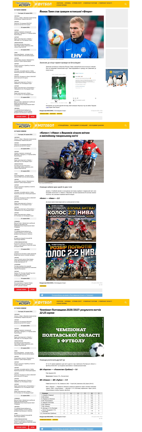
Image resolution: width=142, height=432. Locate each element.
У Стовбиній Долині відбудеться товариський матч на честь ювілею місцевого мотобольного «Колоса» (23, 111)
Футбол (45, 4)
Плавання (17, 100)
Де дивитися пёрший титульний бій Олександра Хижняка (23, 239)
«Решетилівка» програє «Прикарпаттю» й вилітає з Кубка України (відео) (24, 60)
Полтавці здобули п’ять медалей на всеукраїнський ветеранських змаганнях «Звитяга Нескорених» (25, 268)
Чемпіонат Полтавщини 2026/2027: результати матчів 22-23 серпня (23, 24)
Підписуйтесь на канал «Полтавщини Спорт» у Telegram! (72, 295)
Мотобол (17, 16)
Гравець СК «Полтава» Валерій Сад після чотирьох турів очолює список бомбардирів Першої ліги (24, 274)
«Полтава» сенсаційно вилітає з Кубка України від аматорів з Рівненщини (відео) (25, 71)
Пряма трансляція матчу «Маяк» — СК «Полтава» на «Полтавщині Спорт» (24, 94)
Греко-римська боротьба (21, 242)
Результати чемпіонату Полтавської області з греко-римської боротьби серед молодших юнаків (25, 245)
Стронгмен (17, 264)
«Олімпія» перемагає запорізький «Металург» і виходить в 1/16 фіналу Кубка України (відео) (25, 33)
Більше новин (21, 116)
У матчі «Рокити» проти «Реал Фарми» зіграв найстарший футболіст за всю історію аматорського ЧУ (24, 261)
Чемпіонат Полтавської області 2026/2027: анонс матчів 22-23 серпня (25, 77)
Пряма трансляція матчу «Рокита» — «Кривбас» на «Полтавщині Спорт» (23, 82)
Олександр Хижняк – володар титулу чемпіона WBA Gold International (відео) (24, 55)
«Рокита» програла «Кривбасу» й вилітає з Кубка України (24, 66)
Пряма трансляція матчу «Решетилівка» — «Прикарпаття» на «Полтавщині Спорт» (24, 88)
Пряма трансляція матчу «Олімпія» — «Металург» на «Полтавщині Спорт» (23, 39)
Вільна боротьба (19, 42)
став (47, 107)
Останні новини (20, 10)
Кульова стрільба (19, 281)
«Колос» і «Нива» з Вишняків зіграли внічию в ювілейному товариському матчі (25, 18)
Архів (32, 116)
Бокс (16, 52)
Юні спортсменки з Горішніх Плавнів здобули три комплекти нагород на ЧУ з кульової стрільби (23, 284)
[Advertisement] (117, 18)
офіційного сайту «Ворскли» (57, 59)
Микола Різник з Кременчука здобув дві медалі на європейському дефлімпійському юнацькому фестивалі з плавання (24, 104)
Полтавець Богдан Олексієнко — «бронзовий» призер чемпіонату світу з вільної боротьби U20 (23, 46)
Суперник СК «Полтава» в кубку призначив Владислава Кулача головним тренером (25, 254)
